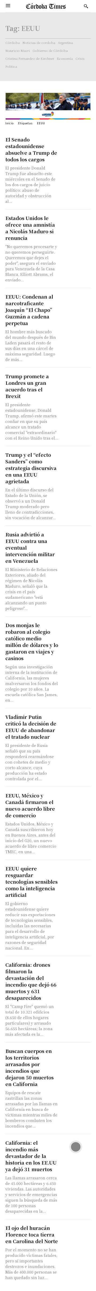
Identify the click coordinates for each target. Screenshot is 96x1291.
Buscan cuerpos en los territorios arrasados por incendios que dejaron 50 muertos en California (29, 1067)
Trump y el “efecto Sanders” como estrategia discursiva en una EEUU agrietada (31, 468)
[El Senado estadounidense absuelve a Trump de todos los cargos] (76, 143)
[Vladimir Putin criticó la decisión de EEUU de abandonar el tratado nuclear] (76, 721)
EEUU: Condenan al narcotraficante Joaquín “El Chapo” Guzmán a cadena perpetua (29, 309)
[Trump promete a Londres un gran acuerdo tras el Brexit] (76, 380)
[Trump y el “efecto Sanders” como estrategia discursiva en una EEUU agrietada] (76, 458)
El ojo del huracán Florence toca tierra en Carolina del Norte (31, 1234)
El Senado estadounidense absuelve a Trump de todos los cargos (31, 149)
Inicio (9, 123)
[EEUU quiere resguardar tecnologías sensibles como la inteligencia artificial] (76, 872)
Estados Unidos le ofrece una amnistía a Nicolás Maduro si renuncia (30, 228)
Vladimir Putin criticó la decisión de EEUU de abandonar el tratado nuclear (30, 726)
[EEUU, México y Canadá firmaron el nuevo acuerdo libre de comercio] (76, 799)
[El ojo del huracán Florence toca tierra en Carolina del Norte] (76, 1232)
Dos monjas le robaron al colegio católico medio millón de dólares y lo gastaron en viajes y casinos (31, 642)
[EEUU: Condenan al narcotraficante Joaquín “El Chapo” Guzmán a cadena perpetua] (76, 300)
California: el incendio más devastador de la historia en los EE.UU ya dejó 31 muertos (31, 1156)
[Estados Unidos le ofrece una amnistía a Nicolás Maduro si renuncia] (76, 222)
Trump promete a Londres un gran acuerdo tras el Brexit (27, 386)
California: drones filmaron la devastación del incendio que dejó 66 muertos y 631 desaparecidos (31, 981)
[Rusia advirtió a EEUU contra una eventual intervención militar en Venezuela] (76, 538)
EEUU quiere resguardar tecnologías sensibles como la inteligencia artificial (31, 881)
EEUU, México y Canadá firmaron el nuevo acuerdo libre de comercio (30, 805)
